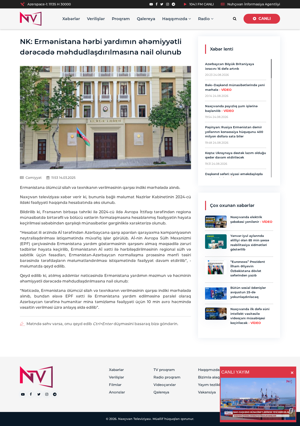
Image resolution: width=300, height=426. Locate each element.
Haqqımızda (175, 18)
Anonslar (117, 392)
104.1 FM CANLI (201, 4)
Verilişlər (96, 18)
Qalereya (146, 18)
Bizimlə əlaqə (210, 377)
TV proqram (164, 369)
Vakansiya (207, 392)
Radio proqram (167, 377)
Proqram (121, 18)
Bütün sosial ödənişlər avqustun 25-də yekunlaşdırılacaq (248, 292)
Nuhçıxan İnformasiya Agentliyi (253, 4)
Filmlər (115, 384)
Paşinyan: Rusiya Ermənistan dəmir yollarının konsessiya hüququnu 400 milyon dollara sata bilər (234, 131)
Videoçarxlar (165, 384)
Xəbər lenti (221, 49)
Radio (204, 18)
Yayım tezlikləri (211, 384)
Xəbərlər (71, 18)
